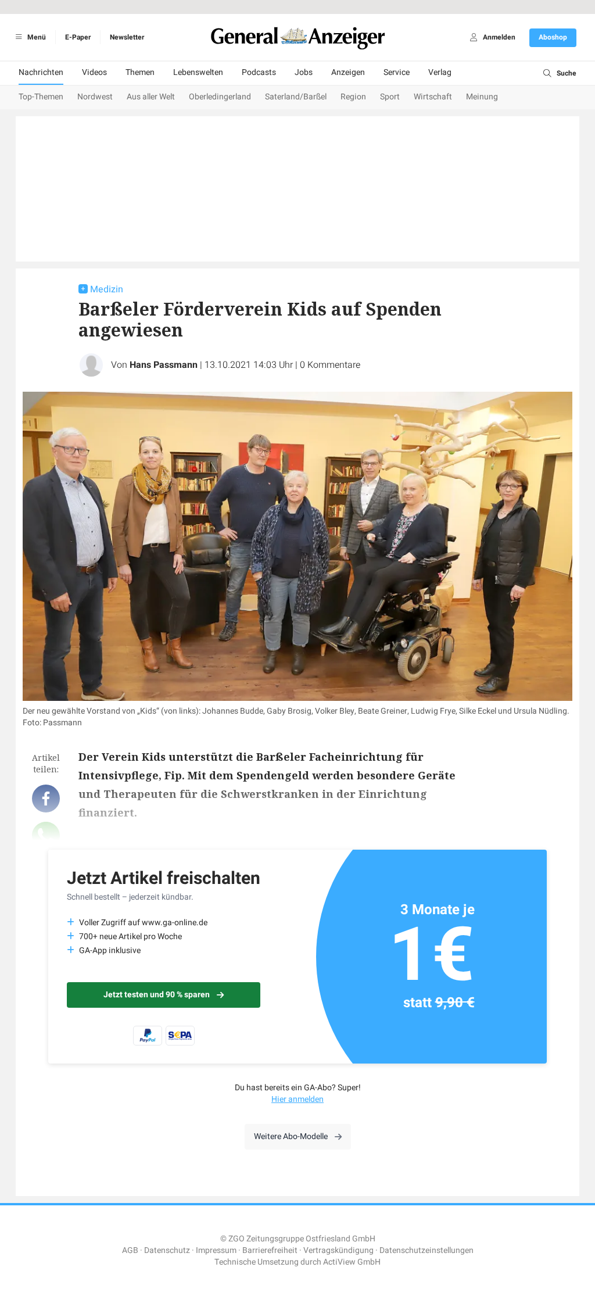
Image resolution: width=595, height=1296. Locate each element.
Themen (140, 72)
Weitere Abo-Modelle (291, 1136)
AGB (130, 1250)
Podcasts (259, 72)
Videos (94, 72)
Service (396, 72)
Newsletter (127, 37)
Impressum (216, 1250)
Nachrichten (41, 72)
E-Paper (78, 37)
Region (353, 97)
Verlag (439, 72)
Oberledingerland (220, 97)
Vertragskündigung (338, 1250)
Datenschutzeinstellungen (426, 1250)
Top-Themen (41, 97)
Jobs (304, 72)
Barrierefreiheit (270, 1250)
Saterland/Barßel (296, 97)
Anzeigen (348, 72)
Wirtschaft (433, 97)
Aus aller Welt (151, 97)
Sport (390, 97)
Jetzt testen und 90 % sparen (156, 995)
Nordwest (95, 97)
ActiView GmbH (352, 1262)
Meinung (482, 97)
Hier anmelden (297, 1099)
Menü (36, 37)
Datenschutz (167, 1250)
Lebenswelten (198, 72)
